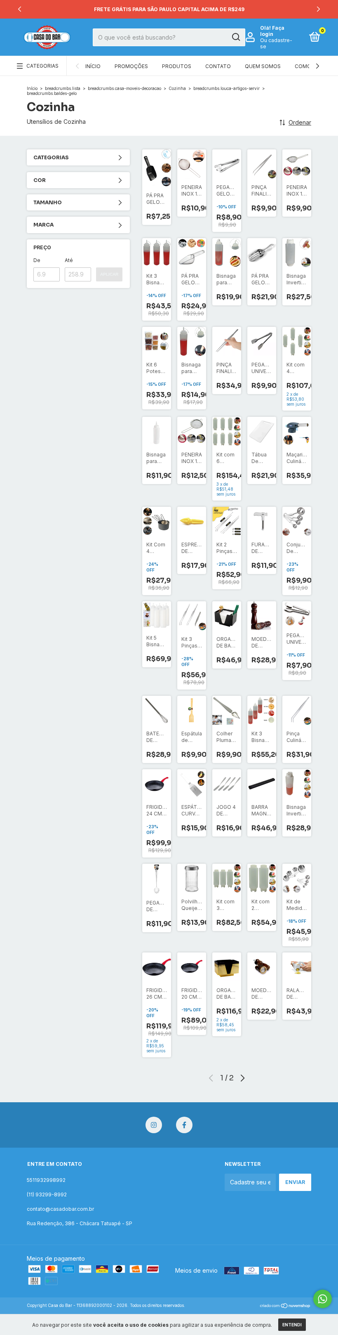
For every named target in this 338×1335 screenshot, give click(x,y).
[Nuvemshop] (285, 1306)
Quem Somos (263, 66)
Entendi (292, 1324)
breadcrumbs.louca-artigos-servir (226, 88)
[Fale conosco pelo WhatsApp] (322, 1299)
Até (69, 260)
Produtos (176, 66)
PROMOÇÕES (131, 66)
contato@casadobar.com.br (60, 1209)
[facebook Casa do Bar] (184, 1125)
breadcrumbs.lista (62, 88)
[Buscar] (235, 37)
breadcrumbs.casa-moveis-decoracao (124, 88)
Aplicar (109, 274)
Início (93, 66)
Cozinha (177, 88)
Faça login (272, 31)
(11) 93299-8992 (47, 1194)
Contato (218, 66)
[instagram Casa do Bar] (154, 1125)
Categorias (42, 66)
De (36, 260)
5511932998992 (46, 1180)
